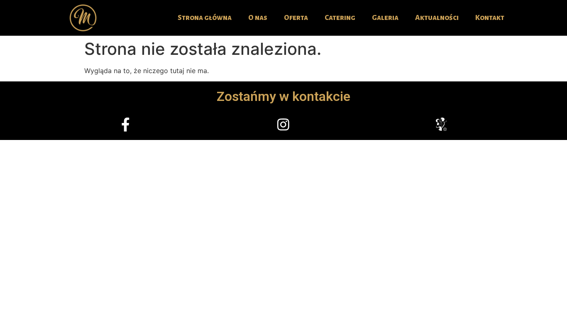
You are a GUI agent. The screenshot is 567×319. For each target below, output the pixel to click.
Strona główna (205, 18)
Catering (340, 18)
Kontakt (489, 18)
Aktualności (437, 18)
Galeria (385, 18)
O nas (257, 18)
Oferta (296, 18)
